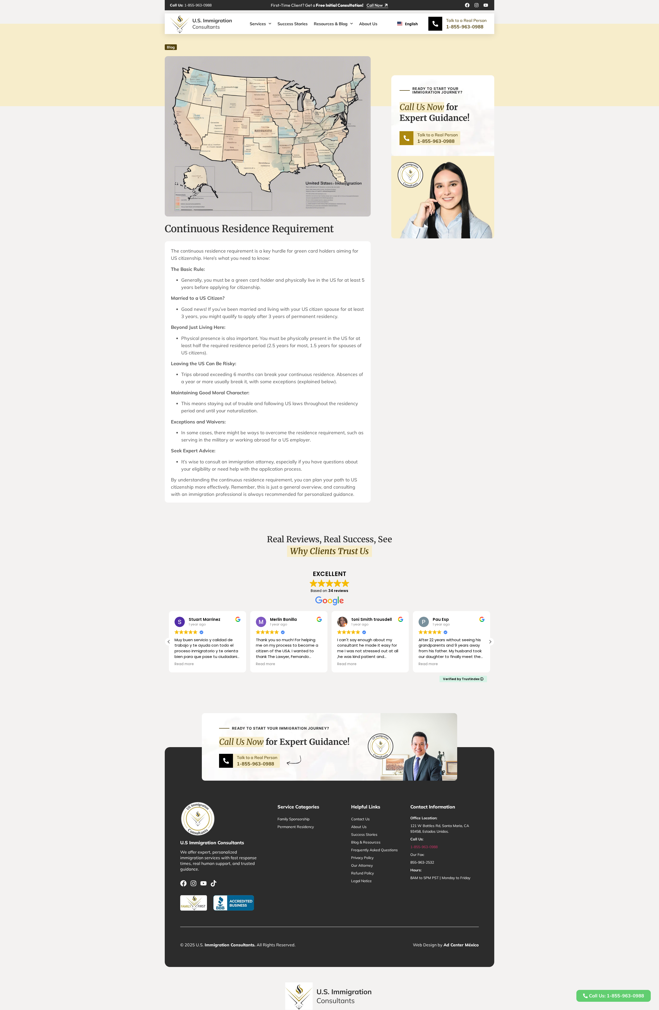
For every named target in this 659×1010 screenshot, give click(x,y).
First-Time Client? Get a (317, 5)
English (411, 23)
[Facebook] (467, 5)
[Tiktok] (213, 883)
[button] (490, 642)
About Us (368, 23)
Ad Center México (461, 944)
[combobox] (409, 24)
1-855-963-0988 (191, 5)
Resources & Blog (331, 23)
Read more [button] (184, 664)
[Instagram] (476, 5)
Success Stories (293, 23)
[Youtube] (485, 5)
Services (258, 23)
